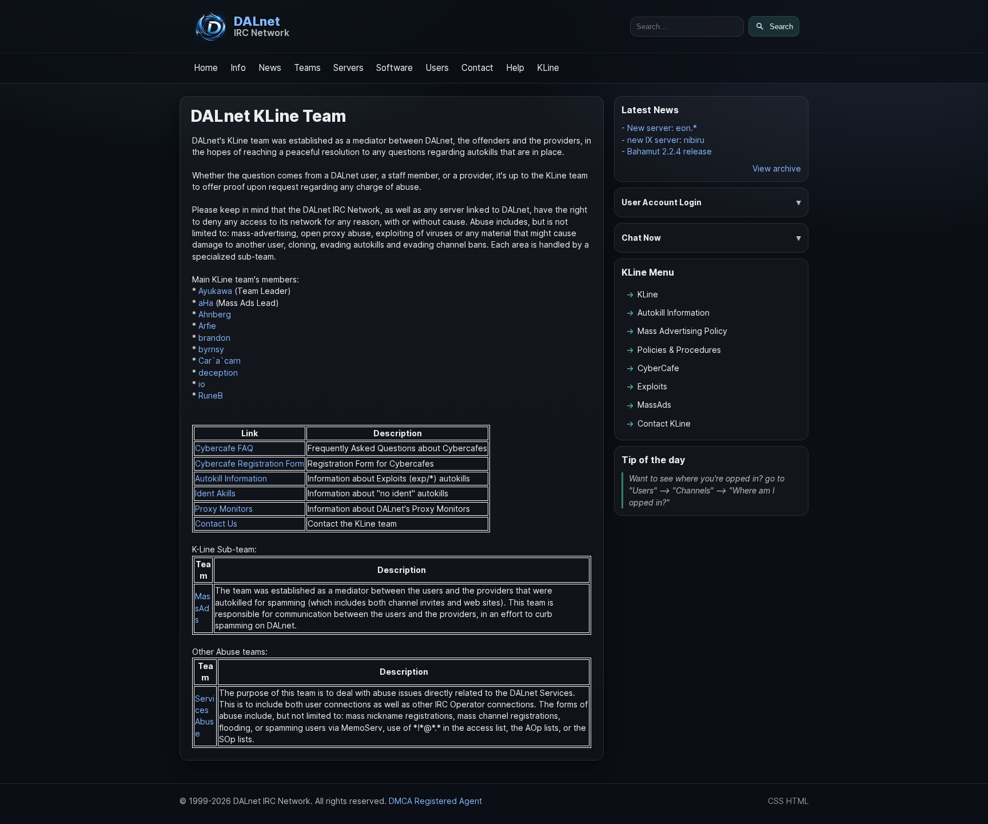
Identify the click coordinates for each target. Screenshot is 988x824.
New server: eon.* (662, 128)
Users (437, 67)
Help (515, 67)
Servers (348, 67)
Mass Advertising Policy (682, 331)
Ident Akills (215, 493)
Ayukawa (215, 291)
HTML (797, 801)
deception (218, 372)
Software (394, 67)
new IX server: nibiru (665, 140)
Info (238, 67)
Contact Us (216, 523)
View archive (776, 168)
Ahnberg (214, 314)
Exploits (652, 386)
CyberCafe (658, 368)
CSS (776, 801)
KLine (548, 67)
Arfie (207, 326)
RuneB (210, 395)
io (201, 384)
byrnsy (211, 349)
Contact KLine (664, 423)
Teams (307, 67)
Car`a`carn (219, 360)
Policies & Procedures (679, 350)
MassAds (202, 607)
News (269, 67)
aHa (205, 303)
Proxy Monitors (224, 508)
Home (206, 67)
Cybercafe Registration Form (249, 463)
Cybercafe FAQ (224, 448)
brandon (214, 338)
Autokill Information (231, 478)
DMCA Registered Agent (435, 801)
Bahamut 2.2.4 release (669, 151)
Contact (477, 67)
